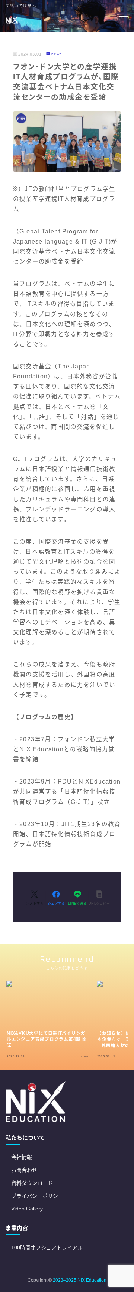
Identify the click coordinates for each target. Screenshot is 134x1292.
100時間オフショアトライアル (47, 1247)
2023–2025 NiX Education (79, 1280)
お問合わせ (24, 1170)
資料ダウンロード (32, 1183)
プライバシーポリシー (37, 1196)
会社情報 (21, 1157)
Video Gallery (27, 1209)
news (56, 54)
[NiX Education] (12, 20)
